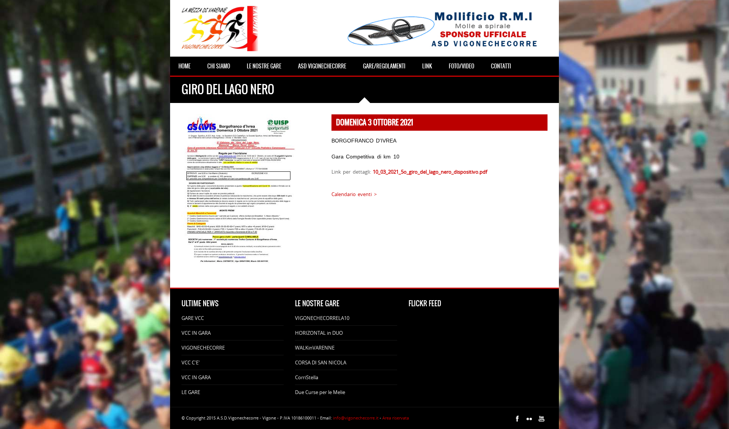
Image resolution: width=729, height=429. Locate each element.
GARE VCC (192, 318)
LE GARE (190, 392)
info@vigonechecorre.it (356, 418)
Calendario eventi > (354, 194)
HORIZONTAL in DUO (319, 332)
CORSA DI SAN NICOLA (320, 362)
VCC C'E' (190, 362)
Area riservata (395, 418)
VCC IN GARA (196, 332)
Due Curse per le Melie (320, 392)
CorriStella (306, 377)
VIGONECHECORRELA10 (322, 318)
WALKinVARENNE (315, 347)
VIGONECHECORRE (203, 347)
